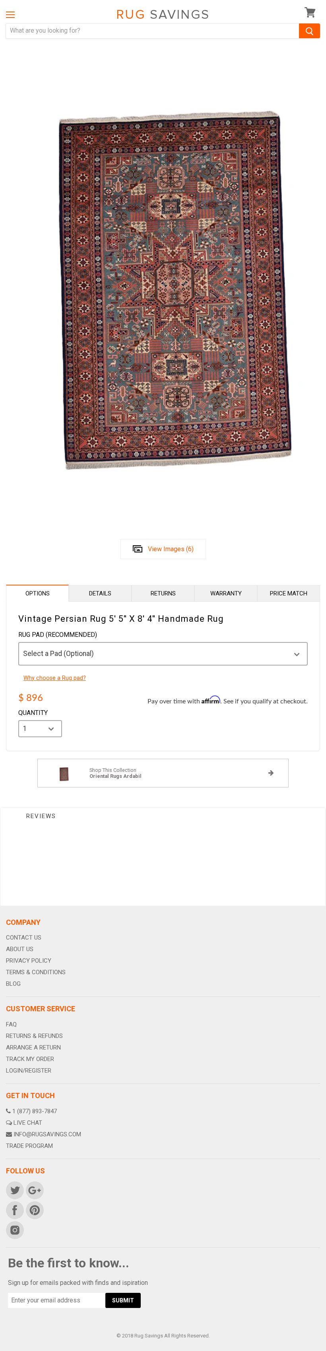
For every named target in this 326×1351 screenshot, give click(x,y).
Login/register (28, 1070)
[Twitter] (14, 1190)
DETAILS (100, 593)
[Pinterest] (34, 1210)
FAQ (11, 1024)
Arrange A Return (33, 1047)
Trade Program (29, 1145)
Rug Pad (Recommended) (57, 635)
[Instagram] (14, 1229)
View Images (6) (171, 549)
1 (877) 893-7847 (34, 1111)
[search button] (309, 30)
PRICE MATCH (288, 593)
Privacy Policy (28, 960)
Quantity (33, 713)
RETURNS (163, 593)
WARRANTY (226, 593)
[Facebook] (14, 1210)
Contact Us (23, 937)
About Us (19, 949)
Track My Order (30, 1059)
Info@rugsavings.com (47, 1134)
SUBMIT (123, 1300)
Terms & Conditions (36, 972)
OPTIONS (37, 593)
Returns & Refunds (34, 1036)
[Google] (34, 1190)
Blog (13, 983)
